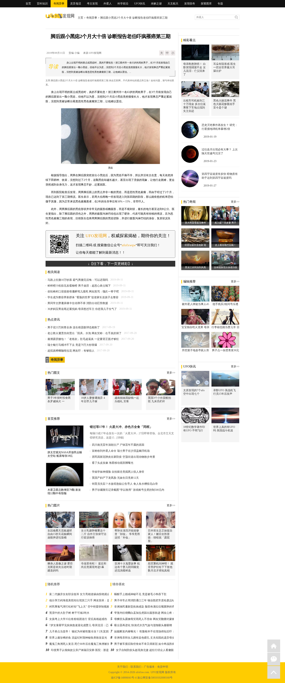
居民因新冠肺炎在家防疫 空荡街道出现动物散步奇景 (123, 456)
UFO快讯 (139, 3)
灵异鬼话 (75, 3)
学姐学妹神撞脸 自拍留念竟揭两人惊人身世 (118, 471)
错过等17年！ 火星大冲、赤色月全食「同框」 (121, 426)
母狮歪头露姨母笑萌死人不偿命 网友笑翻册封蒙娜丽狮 (147, 619)
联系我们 (135, 666)
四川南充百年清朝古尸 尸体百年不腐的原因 (118, 444)
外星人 (108, 3)
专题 (220, 3)
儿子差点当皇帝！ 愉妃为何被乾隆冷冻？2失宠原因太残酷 (84, 631)
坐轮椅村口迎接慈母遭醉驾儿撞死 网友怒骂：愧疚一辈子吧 (83, 291)
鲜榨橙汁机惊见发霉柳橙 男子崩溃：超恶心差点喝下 (79, 285)
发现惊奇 (189, 3)
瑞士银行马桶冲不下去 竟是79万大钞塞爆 (72, 344)
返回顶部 (273, 672)
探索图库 (206, 3)
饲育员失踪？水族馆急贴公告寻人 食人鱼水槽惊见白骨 (125, 483)
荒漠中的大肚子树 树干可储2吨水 (69, 612)
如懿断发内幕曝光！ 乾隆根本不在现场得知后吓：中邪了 (148, 631)
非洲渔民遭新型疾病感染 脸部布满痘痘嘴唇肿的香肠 (145, 606)
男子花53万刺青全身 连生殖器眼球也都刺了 (74, 327)
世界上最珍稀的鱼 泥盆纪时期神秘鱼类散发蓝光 (78, 637)
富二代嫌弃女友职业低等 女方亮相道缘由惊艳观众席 (80, 594)
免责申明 (162, 666)
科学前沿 (122, 3)
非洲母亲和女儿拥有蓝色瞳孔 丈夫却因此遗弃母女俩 (145, 637)
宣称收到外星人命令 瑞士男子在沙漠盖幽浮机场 (121, 450)
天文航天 (173, 3)
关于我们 (122, 666)
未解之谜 (156, 3)
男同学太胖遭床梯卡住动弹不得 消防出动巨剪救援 (78, 303)
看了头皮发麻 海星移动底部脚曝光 (112, 462)
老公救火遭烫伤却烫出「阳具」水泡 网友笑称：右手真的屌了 (85, 333)
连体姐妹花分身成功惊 (225, 267)
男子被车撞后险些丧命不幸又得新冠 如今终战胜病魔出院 (148, 643)
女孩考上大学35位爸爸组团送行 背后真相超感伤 (78, 619)
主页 (80, 17)
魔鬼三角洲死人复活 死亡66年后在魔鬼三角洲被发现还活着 (85, 643)
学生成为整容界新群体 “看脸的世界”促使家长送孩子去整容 (83, 297)
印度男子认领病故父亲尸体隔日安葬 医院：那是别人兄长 (85, 650)
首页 (28, 3)
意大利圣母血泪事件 (195, 222)
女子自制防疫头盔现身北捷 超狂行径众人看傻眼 (145, 650)
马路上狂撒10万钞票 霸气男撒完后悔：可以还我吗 (78, 279)
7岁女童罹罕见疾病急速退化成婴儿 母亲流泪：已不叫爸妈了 (85, 625)
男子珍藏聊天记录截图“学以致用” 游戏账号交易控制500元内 (128, 489)
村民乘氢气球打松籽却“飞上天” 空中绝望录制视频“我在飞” (84, 606)
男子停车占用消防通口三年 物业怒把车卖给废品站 (144, 600)
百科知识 (42, 3)
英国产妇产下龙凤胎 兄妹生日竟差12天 (115, 477)
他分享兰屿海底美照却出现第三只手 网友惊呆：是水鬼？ (83, 600)
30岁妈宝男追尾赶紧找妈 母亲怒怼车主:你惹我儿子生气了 (82, 309)
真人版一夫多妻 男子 (225, 222)
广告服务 (149, 666)
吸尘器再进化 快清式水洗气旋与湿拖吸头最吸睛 (143, 625)
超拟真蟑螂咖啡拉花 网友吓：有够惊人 (71, 350)
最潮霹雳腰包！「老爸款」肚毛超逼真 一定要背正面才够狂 (83, 339)
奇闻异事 (59, 3)
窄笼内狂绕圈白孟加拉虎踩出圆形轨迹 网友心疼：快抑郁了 (150, 612)
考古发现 (92, 3)
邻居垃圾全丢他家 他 (195, 245)
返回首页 (273, 646)
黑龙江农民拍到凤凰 (195, 267)
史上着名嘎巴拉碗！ (225, 245)
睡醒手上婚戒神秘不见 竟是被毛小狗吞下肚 (140, 594)
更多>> (171, 372)
